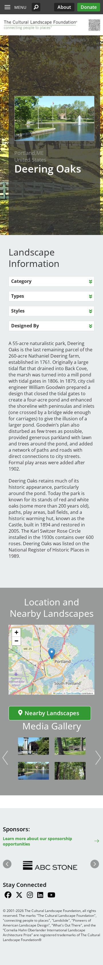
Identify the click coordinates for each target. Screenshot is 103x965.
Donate (89, 7)
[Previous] (5, 758)
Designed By (25, 326)
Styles (18, 311)
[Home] (40, 25)
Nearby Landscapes (52, 713)
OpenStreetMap (73, 693)
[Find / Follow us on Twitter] (19, 896)
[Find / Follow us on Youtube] (51, 896)
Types (17, 296)
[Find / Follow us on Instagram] (30, 896)
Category (21, 281)
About (64, 7)
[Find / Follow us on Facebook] (8, 896)
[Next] (98, 758)
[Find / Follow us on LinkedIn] (40, 896)
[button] (36, 7)
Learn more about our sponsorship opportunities (37, 841)
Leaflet (58, 693)
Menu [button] (20, 7)
